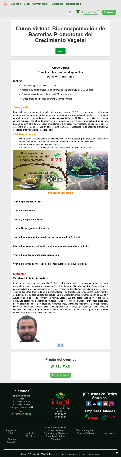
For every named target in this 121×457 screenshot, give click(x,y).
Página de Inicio (11, 432)
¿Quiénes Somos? (11, 441)
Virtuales (55, 439)
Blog (27, 4)
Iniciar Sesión (90, 12)
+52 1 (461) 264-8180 (19, 407)
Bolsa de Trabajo (85, 433)
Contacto (57, 4)
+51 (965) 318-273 (19, 413)
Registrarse (108, 12)
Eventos (16, 4)
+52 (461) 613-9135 (21, 404)
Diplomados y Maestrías (56, 433)
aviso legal (94, 454)
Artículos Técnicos (30, 435)
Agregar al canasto (60, 375)
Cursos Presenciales (55, 427)
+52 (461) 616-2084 (21, 401)
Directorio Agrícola (85, 430)
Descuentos (73, 4)
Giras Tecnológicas (55, 436)
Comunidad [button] (40, 4)
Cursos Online (55, 430)
